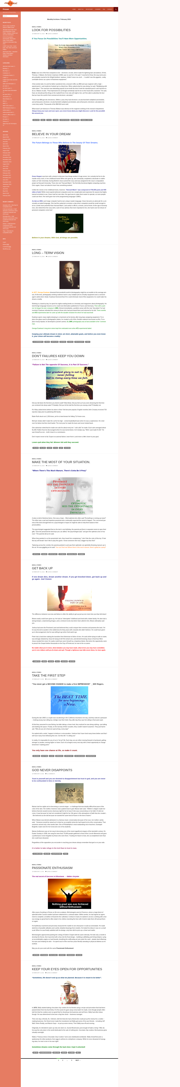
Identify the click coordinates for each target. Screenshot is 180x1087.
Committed (37, 661)
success (67, 447)
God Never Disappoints (52, 770)
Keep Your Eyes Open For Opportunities (67, 969)
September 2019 (7, 162)
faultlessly (53, 955)
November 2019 (7, 159)
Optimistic (62, 554)
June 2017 (5, 179)
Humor (4, 223)
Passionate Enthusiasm (52, 868)
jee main (5, 86)
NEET (4, 103)
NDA (4, 101)
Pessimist (81, 554)
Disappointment (56, 853)
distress (36, 955)
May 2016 (5, 191)
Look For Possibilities (51, 30)
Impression (59, 756)
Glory (49, 447)
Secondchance (79, 756)
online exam (6, 110)
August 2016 (6, 186)
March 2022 (6, 137)
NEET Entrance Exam (8, 108)
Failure (36, 447)
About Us (80, 9)
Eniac (43, 120)
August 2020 (6, 150)
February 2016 (6, 195)
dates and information (8, 83)
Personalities (72, 554)
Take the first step (48, 675)
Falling (43, 447)
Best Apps (5, 70)
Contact (109, 9)
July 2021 (5, 141)
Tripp (4, 231)
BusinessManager (45, 1052)
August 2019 (6, 164)
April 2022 (5, 135)
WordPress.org (6, 249)
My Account (89, 9)
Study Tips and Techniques (10, 123)
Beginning (36, 756)
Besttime (44, 756)
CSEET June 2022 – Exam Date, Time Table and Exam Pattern (10, 47)
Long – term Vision (48, 253)
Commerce (5, 73)
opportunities (64, 120)
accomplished (38, 853)
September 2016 (7, 184)
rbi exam (5, 119)
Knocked (64, 661)
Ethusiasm (44, 955)
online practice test (7, 112)
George (70, 341)
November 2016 (7, 182)
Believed (47, 853)
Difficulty (37, 554)
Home (74, 9)
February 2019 (6, 171)
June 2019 (5, 166)
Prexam (6, 9)
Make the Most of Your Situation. (61, 462)
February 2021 (6, 148)
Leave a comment (52, 33)
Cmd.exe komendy (7, 209)
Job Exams (5, 96)
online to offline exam (8, 114)
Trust (66, 853)
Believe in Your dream (51, 134)
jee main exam (6, 88)
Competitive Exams (8, 75)
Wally (78, 1052)
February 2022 (6, 139)
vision (88, 341)
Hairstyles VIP (6, 205)
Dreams (64, 1052)
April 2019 (5, 168)
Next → (78, 1060)
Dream (47, 341)
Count (52, 756)
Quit (61, 447)
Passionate (71, 955)
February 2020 (6, 153)
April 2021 (5, 144)
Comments (7, 246)
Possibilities (75, 120)
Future (56, 120)
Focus (49, 120)
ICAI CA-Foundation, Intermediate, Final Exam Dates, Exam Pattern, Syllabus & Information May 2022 (10, 40)
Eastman (63, 341)
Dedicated (56, 1052)
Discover (36, 120)
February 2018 (6, 173)
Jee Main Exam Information (10, 90)
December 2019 (7, 157)
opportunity (53, 554)
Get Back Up (42, 568)
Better (36, 1052)
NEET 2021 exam (7, 105)
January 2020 (6, 155)
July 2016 (5, 188)
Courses (97, 9)
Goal (55, 447)
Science (5, 121)
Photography (79, 341)
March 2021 (6, 146)
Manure (44, 554)
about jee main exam (8, 66)
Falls (57, 661)
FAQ (104, 9)
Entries (6, 244)
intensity (62, 955)
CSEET (5, 77)
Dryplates (55, 341)
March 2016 (6, 193)
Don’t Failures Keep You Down (58, 356)
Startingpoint (91, 756)
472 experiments (38, 341)
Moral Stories (36, 27)
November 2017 (7, 177)
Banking (5, 68)
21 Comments (51, 773)
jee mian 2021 (6, 94)
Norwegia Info (6, 216)
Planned (71, 1052)
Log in (4, 242)
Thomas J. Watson (86, 120)
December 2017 (7, 175)
